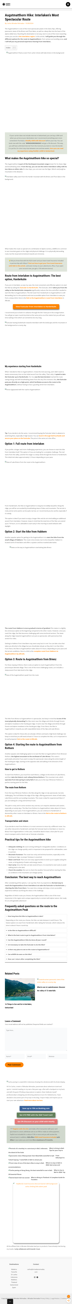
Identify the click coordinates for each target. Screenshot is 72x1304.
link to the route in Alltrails (27, 739)
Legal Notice (55, 1298)
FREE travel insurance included (45, 1137)
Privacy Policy (45, 1298)
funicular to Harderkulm (29, 288)
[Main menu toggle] (68, 4)
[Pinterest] (37, 1277)
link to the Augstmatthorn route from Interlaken (44, 298)
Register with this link (21, 1129)
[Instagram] (34, 1277)
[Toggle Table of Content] (13, 47)
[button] (36, 306)
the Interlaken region (27, 36)
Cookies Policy (66, 1298)
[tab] (36, 921)
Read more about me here (33, 1100)
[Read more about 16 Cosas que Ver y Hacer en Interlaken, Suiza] (20, 989)
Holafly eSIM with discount (35, 141)
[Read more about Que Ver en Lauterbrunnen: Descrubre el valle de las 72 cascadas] (52, 981)
